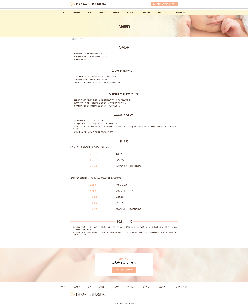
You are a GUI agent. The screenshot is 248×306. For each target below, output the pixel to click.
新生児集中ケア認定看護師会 (125, 303)
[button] (164, 4)
